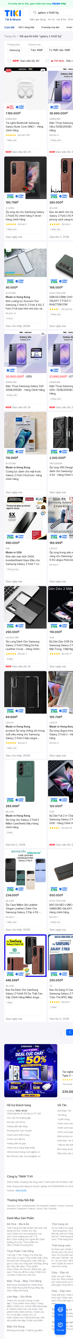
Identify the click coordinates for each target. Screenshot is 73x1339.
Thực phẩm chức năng (24, 1303)
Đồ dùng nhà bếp (15, 1330)
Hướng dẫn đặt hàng (17, 1126)
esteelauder (29, 1205)
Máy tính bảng (21, 1290)
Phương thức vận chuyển (19, 1130)
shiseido (11, 1208)
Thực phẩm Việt (34, 1257)
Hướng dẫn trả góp (16, 1143)
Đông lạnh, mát (28, 1260)
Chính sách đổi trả (16, 1139)
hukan (32, 1208)
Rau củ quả (18, 1257)
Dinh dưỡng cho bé (22, 1236)
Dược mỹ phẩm (35, 1320)
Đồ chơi (38, 1228)
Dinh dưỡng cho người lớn (25, 1239)
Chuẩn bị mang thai (23, 1245)
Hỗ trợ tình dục (32, 1317)
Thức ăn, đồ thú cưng (23, 1272)
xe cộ (51, 19)
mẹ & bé (61, 19)
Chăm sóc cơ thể (22, 1306)
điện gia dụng (38, 19)
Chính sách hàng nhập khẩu (21, 1147)
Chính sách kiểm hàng (18, 1135)
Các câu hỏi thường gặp (19, 1117)
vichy (39, 1208)
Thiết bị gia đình (34, 1330)
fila (45, 1208)
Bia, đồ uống (18, 1266)
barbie (53, 1205)
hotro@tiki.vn (33, 1152)
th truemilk (42, 1205)
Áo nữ (54, 1228)
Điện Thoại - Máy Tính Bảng (24, 1280)
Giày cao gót (58, 1276)
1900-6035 (21, 1110)
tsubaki (53, 1208)
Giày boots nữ (63, 1282)
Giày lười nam (58, 1294)
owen (61, 1205)
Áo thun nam (58, 1249)
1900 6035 (21, 1190)
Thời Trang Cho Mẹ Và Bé (20, 1228)
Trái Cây (11, 1255)
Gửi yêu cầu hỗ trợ (16, 1122)
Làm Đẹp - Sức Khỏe (19, 1296)
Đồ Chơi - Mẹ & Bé (18, 1224)
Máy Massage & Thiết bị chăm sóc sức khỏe (27, 1307)
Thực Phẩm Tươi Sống (20, 1251)
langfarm (22, 1208)
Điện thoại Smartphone (18, 1285)
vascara (11, 1205)
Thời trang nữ (60, 1224)
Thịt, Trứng (22, 1255)
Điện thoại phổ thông (23, 1287)
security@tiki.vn (32, 1156)
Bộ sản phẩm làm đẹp (25, 1319)
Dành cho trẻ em (22, 1269)
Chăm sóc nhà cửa (26, 1275)
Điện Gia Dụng (15, 1326)
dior (19, 1205)
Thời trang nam (61, 1245)
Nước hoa (18, 1317)
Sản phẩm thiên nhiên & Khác (25, 1310)
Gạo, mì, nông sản (23, 1263)
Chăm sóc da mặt (16, 1300)
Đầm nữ (63, 1228)
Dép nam (67, 1297)
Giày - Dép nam (61, 1290)
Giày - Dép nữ (60, 1272)
